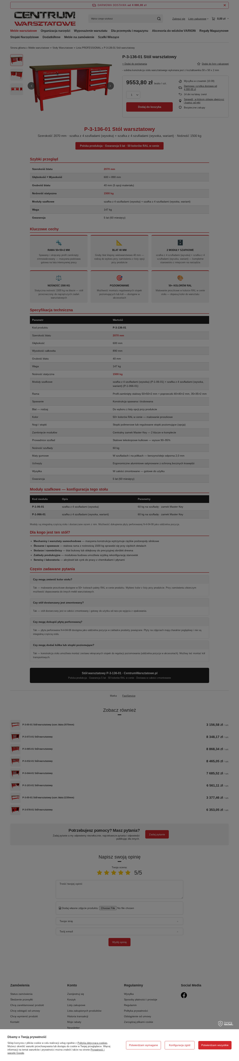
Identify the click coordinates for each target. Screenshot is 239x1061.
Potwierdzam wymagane (143, 1045)
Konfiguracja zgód (179, 1045)
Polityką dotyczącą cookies (92, 1043)
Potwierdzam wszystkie (215, 1045)
